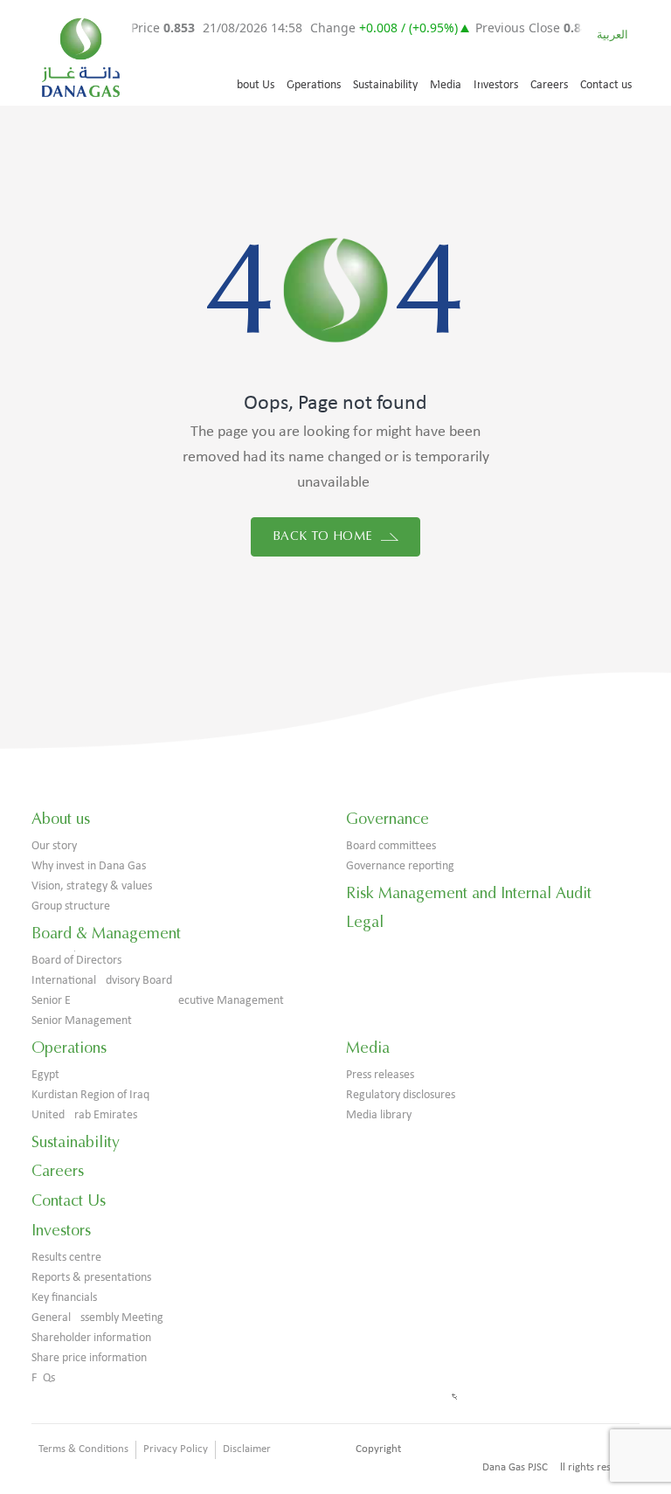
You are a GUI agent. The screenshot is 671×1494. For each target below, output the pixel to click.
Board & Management (106, 933)
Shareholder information (91, 1338)
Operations (314, 85)
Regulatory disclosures (400, 1095)
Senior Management (81, 1020)
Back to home (325, 536)
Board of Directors (76, 960)
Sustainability (385, 85)
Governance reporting (400, 866)
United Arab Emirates (84, 1115)
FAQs (43, 1378)
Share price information (89, 1358)
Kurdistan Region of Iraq (90, 1095)
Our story (54, 846)
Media (445, 85)
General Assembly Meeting (97, 1318)
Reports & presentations (91, 1277)
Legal (365, 921)
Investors (496, 85)
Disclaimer (247, 1449)
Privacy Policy (175, 1449)
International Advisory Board (101, 980)
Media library (379, 1115)
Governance (387, 818)
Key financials (64, 1297)
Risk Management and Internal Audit (468, 893)
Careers (549, 85)
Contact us (606, 85)
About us (60, 818)
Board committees (391, 846)
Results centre (66, 1257)
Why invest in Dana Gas (88, 866)
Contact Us (68, 1200)
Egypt (45, 1075)
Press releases (380, 1075)
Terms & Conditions (83, 1449)
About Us (252, 85)
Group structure (70, 906)
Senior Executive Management (157, 1000)
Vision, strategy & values (91, 886)
